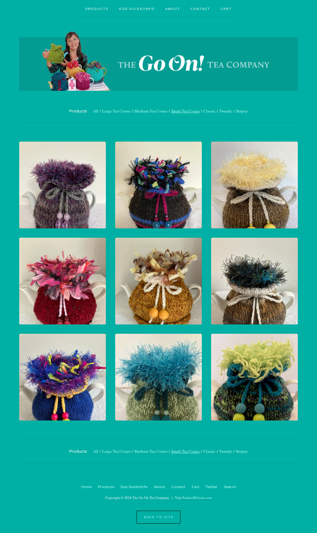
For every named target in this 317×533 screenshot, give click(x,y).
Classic (209, 111)
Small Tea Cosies (185, 111)
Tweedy (225, 111)
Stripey (242, 111)
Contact (200, 9)
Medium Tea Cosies (150, 111)
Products (96, 9)
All (95, 111)
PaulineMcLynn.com (197, 497)
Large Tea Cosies (116, 111)
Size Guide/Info (137, 9)
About (172, 9)
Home (86, 487)
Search (230, 487)
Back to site (158, 517)
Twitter (212, 487)
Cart (226, 9)
